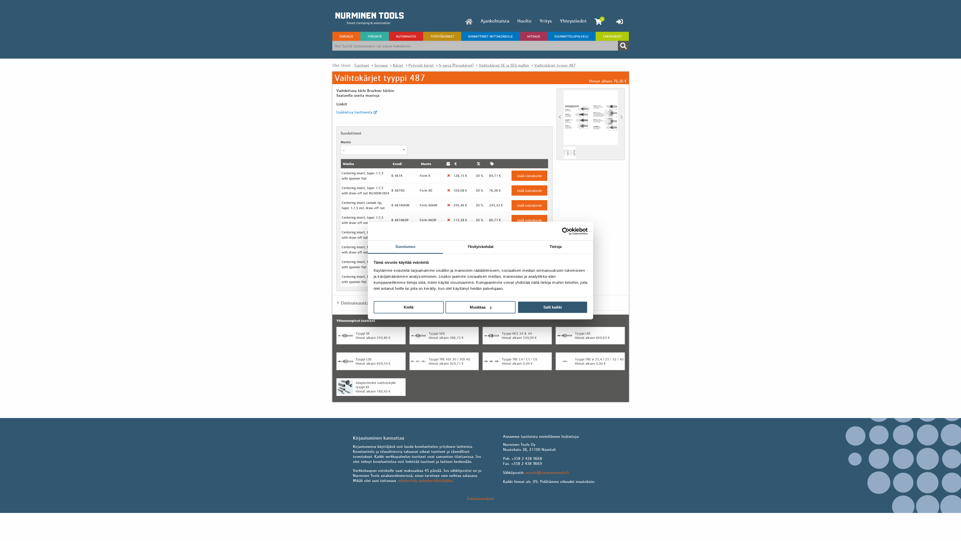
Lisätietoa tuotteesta (355, 112)
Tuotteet (361, 65)
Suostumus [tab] (405, 246)
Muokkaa (478, 307)
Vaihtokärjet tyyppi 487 (555, 65)
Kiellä (408, 307)
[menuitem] (468, 22)
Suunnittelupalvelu (571, 36)
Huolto (524, 21)
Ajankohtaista (494, 21)
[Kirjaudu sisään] (619, 22)
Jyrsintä (375, 36)
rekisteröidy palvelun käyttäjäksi (424, 480)
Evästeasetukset (480, 498)
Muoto (346, 142)
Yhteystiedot (573, 21)
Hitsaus (533, 36)
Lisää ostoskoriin (529, 176)
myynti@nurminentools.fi (547, 472)
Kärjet (398, 65)
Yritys (546, 21)
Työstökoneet (442, 36)
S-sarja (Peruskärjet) (456, 65)
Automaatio (406, 36)
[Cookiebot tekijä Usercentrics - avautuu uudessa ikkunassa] (566, 231)
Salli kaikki (552, 307)
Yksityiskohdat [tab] (480, 246)
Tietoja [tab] (556, 246)
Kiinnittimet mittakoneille (490, 36)
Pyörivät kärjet (421, 65)
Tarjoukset (612, 36)
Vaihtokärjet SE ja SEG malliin (504, 65)
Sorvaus (346, 36)
